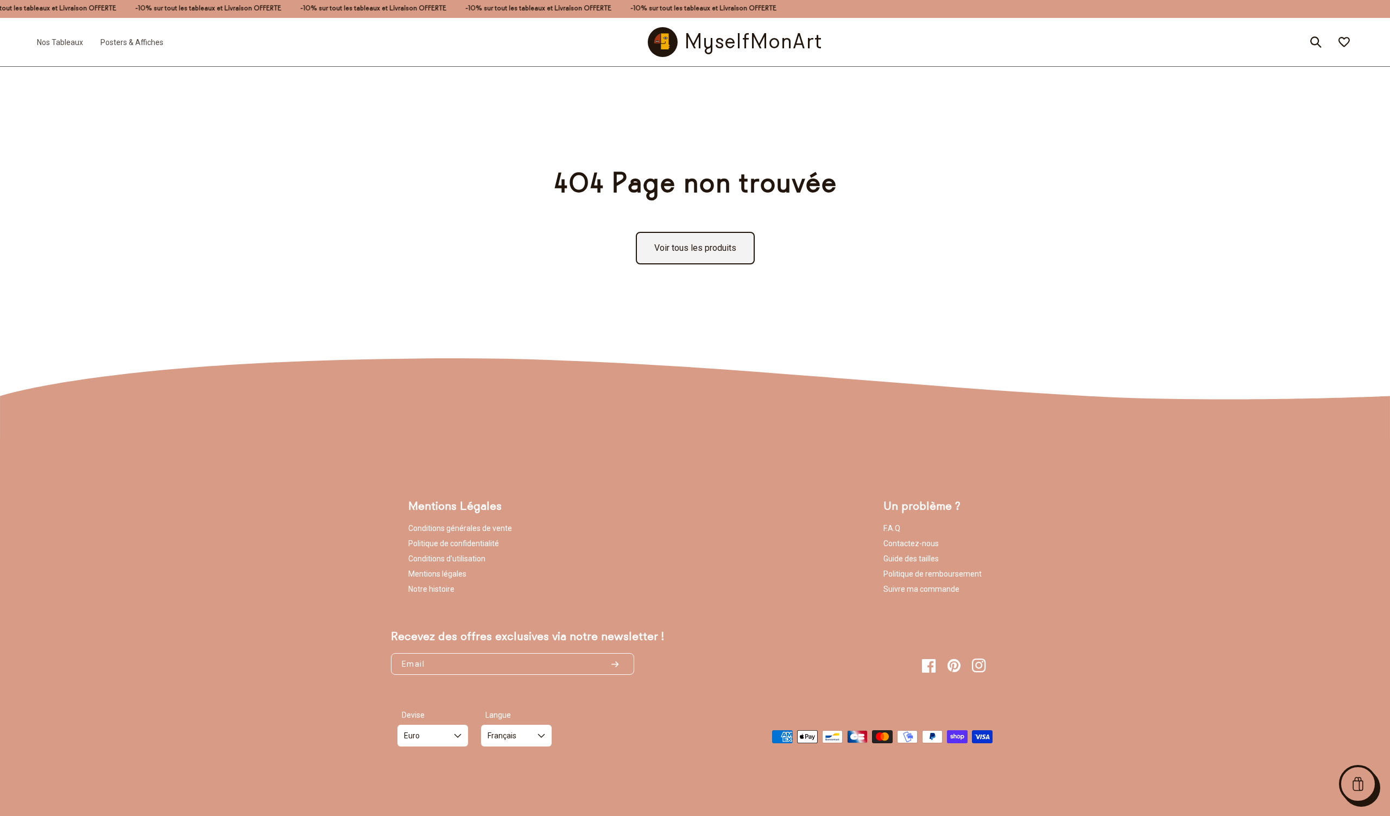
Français (502, 735)
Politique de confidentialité (453, 543)
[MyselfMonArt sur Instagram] (979, 666)
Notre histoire (431, 589)
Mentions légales (437, 574)
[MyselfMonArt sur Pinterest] (954, 666)
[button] (1358, 784)
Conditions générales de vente (460, 528)
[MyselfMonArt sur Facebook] (929, 666)
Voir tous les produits (695, 248)
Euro (412, 735)
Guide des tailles (911, 558)
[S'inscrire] (619, 663)
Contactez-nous (911, 543)
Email (413, 664)
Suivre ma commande (921, 589)
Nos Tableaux (60, 41)
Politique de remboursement (932, 574)
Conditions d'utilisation (446, 558)
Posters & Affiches (131, 41)
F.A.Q (891, 528)
